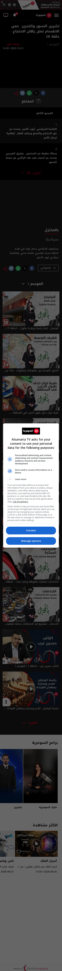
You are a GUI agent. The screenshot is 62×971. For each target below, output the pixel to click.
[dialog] (31, 485)
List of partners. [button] (20, 501)
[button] (31, 479)
